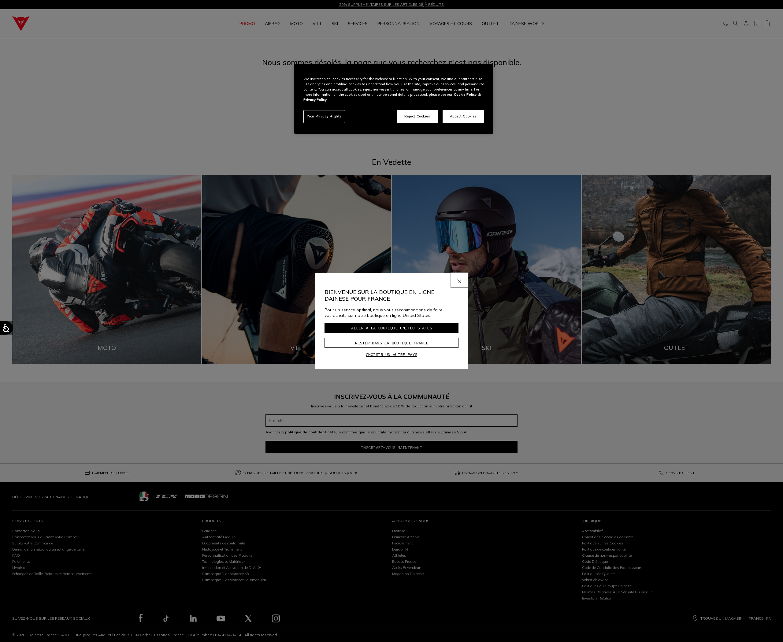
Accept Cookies (463, 116)
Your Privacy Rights (324, 116)
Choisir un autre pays (391, 354)
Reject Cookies (417, 116)
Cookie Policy (465, 94)
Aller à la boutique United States (391, 328)
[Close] (459, 280)
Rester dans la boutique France (391, 343)
